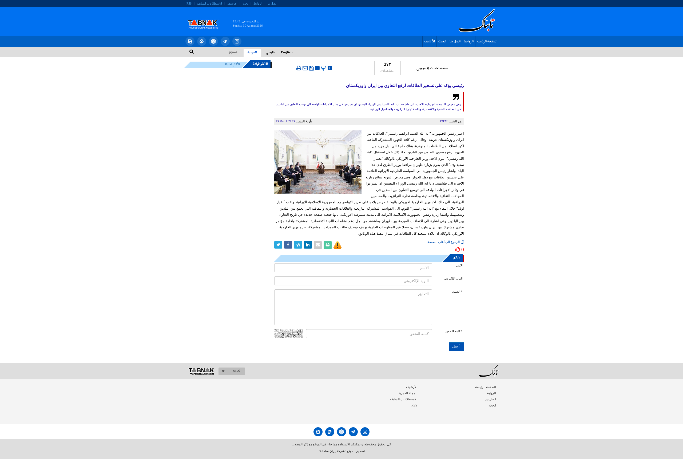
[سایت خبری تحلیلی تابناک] (206, 18)
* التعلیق (457, 291)
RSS (189, 3)
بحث (245, 3)
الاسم (459, 265)
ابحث (442, 42)
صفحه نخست (439, 68)
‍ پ (324, 67)
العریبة (236, 370)
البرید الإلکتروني (453, 278)
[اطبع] (298, 68)
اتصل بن (490, 399)
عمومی (421, 68)
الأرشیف (232, 3)
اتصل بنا (272, 3)
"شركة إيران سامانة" (332, 451)
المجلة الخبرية (408, 393)
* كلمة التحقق (454, 331)
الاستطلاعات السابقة (209, 3)
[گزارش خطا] (337, 245)
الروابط (257, 3)
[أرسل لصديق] (305, 68)
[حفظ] (311, 68)
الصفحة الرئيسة (487, 42)
